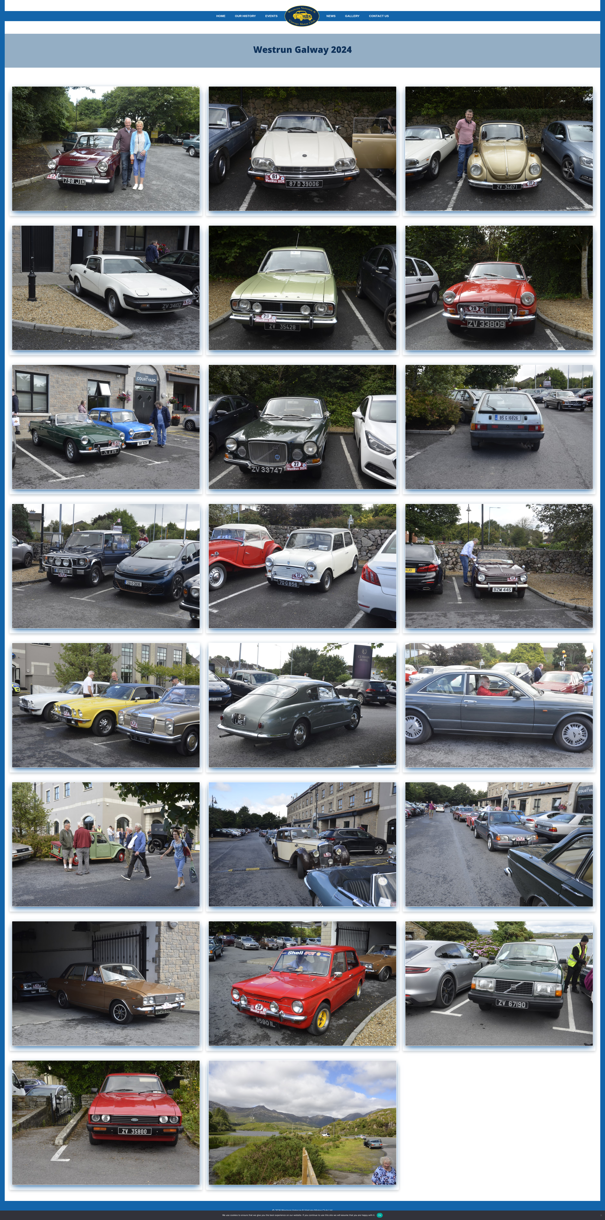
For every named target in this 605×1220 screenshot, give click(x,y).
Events (271, 16)
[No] (601, 1215)
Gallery (352, 16)
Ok (379, 1215)
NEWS (331, 16)
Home (220, 16)
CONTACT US (379, 16)
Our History (245, 16)
